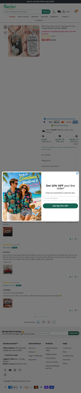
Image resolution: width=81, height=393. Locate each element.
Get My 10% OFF (60, 206)
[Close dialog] (77, 173)
